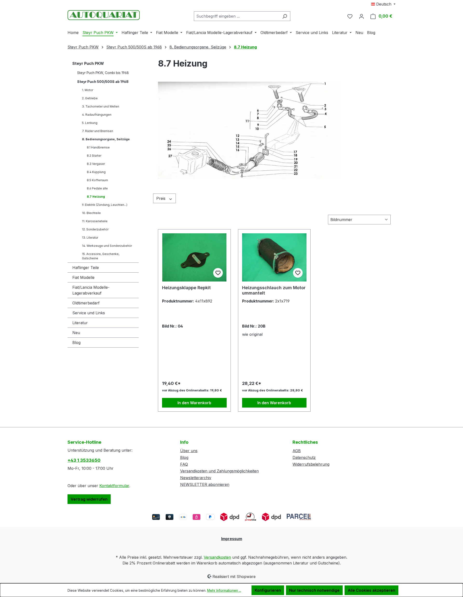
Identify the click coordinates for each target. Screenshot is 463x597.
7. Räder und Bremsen (97, 131)
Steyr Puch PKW (88, 63)
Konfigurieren (268, 590)
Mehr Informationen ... (224, 590)
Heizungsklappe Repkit (186, 287)
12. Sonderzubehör (95, 229)
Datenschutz (304, 457)
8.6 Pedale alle (97, 188)
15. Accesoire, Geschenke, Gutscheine (100, 256)
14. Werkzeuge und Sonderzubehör (107, 246)
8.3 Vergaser (96, 164)
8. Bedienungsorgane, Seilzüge (106, 139)
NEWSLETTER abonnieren (204, 484)
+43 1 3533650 (84, 460)
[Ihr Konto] (361, 16)
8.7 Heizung (96, 196)
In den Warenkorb (194, 402)
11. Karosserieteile (95, 221)
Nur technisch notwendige (314, 590)
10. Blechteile (91, 213)
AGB (297, 450)
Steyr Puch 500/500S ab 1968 (103, 82)
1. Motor (87, 90)
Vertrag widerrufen (89, 499)
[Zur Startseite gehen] (104, 15)
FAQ (184, 464)
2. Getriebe (90, 98)
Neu (76, 332)
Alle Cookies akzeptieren (371, 590)
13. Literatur (90, 237)
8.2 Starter (94, 155)
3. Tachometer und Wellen (100, 106)
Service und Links (88, 312)
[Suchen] (284, 16)
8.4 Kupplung (96, 172)
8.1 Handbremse (98, 147)
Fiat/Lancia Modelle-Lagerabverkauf (90, 290)
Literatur (80, 322)
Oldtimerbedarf (86, 303)
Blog (76, 342)
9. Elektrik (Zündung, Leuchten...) (104, 205)
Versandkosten (217, 557)
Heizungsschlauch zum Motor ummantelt (274, 290)
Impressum (231, 538)
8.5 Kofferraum (97, 180)
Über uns (188, 450)
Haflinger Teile (85, 267)
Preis (161, 198)
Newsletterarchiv (195, 477)
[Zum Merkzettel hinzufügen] (218, 273)
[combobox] (236, 16)
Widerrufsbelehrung (311, 464)
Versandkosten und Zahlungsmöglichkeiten (219, 471)
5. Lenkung (89, 123)
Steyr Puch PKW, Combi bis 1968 (103, 73)
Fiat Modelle (83, 277)
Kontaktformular (114, 485)
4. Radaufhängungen (96, 114)
